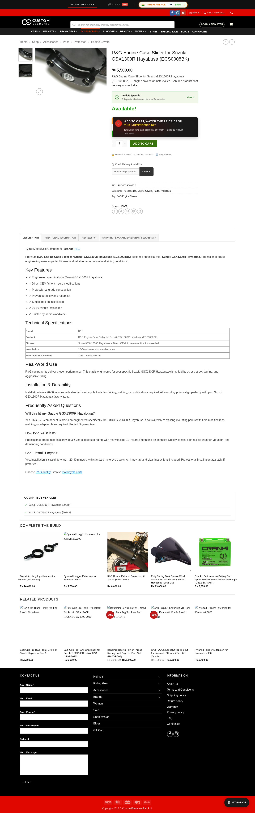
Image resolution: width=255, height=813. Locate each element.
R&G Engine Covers (127, 196)
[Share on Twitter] (121, 211)
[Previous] (41, 72)
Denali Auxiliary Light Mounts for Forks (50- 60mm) (37, 578)
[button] (211, 24)
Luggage (109, 31)
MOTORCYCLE (85, 4)
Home (23, 41)
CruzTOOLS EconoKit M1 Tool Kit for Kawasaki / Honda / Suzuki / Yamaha (169, 653)
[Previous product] (232, 42)
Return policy (175, 701)
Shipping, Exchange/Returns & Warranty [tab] (129, 237)
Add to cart (143, 143)
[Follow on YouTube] (183, 12)
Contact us (173, 723)
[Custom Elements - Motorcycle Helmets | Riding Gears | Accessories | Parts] (37, 22)
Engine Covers (100, 41)
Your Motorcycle (29, 725)
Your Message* (28, 752)
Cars (34, 31)
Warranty (172, 706)
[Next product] (225, 42)
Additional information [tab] (60, 237)
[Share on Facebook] (115, 211)
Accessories (89, 31)
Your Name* (26, 684)
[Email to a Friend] (127, 211)
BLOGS (185, 31)
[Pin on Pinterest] (134, 211)
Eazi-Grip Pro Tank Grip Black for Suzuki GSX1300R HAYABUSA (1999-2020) (82, 653)
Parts (66, 41)
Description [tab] (31, 237)
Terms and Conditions (180, 689)
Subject (24, 739)
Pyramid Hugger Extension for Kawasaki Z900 (80, 578)
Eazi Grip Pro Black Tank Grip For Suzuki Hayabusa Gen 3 (38, 651)
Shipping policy (176, 695)
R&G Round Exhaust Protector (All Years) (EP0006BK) (126, 578)
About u (171, 683)
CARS (119, 4)
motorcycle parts (72, 472)
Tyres (154, 31)
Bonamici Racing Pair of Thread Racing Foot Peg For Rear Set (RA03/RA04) (124, 653)
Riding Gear (67, 31)
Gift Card (98, 730)
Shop (35, 41)
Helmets (48, 31)
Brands (125, 31)
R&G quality (43, 472)
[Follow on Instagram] (177, 12)
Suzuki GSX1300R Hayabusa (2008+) (49, 504)
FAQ (231, 12)
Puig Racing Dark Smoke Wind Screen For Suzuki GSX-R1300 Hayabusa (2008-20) (168, 579)
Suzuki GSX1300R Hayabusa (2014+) (49, 512)
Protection (80, 41)
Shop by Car (101, 716)
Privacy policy (175, 712)
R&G (124, 206)
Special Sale (169, 31)
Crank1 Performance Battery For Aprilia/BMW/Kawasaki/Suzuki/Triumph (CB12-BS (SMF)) (216, 579)
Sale (96, 710)
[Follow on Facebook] (172, 12)
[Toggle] (160, 677)
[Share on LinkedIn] (140, 211)
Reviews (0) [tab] (89, 237)
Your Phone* (27, 712)
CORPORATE (199, 31)
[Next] (101, 72)
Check (146, 171)
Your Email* (26, 698)
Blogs (96, 723)
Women (139, 31)
